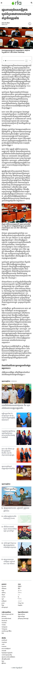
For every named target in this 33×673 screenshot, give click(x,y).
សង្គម (3, 590)
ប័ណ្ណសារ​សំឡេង (21, 616)
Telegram (4, 629)
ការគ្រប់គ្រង (4, 642)
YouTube (4, 623)
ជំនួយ (3, 661)
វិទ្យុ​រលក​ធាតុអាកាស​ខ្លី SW (7, 614)
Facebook (4, 621)
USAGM (4, 651)
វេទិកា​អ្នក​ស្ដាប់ (5, 607)
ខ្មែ (18, 597)
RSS (3, 633)
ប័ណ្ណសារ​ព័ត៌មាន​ (21, 614)
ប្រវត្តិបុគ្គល (4, 601)
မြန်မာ (19, 590)
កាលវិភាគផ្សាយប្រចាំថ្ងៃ (7, 655)
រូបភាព (3, 603)
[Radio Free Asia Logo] (16, 3)
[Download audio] (30, 60)
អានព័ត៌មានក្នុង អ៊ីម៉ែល (7, 631)
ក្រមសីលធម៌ (4, 640)
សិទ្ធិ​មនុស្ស (4, 588)
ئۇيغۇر (20, 601)
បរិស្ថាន (3, 595)
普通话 (19, 586)
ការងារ (3, 644)
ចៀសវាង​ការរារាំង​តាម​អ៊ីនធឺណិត (8, 657)
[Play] (4, 60)
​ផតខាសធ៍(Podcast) (6, 618)
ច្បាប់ (3, 599)
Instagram (4, 627)
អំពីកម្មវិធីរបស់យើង (6, 659)
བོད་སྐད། (20, 599)
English (20, 605)
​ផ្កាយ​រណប (4, 616)
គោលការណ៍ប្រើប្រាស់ (6, 648)
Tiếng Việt (20, 603)
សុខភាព (3, 597)
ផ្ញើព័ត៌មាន (4, 663)
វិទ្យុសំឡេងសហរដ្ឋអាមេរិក (7, 653)
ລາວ (19, 595)
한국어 (19, 593)
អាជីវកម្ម (3, 593)
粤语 (19, 588)
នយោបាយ (4, 586)
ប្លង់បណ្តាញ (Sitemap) (23, 618)
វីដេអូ (3, 605)
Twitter (4, 625)
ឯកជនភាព (4, 646)
